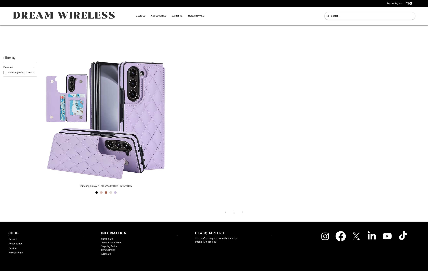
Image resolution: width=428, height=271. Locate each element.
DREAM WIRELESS (64, 16)
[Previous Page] (225, 212)
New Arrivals (16, 252)
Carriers (13, 248)
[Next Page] (243, 212)
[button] (409, 3)
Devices (13, 239)
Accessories (16, 243)
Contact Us (107, 238)
